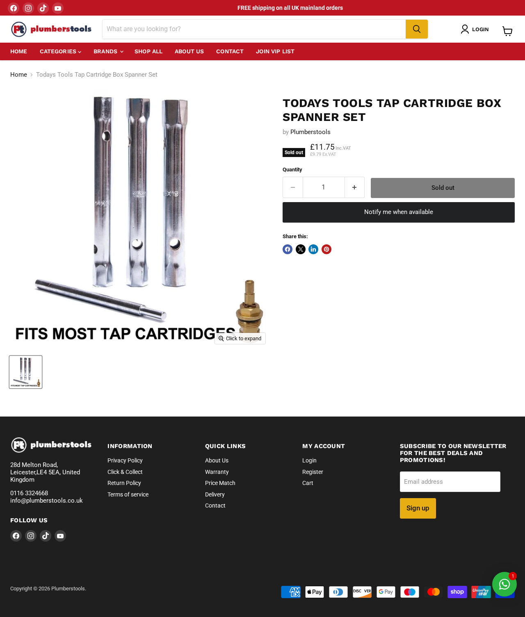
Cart (307, 483)
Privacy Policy (125, 460)
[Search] (417, 29)
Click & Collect (125, 472)
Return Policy (124, 483)
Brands (106, 51)
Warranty (217, 472)
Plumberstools (310, 132)
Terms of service (127, 494)
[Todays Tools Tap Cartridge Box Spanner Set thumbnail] (25, 372)
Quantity (292, 169)
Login (309, 460)
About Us (189, 51)
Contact (230, 51)
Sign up (417, 508)
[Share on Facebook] (287, 249)
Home (18, 51)
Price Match (220, 483)
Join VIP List (275, 51)
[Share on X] (301, 249)
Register (312, 472)
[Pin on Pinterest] (326, 249)
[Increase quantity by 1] (355, 187)
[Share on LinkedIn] (313, 249)
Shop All (148, 51)
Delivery (215, 494)
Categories (59, 51)
